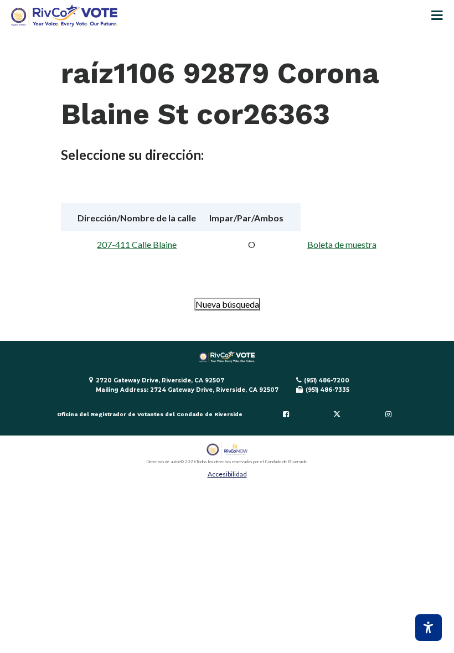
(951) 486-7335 (327, 389)
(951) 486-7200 (326, 380)
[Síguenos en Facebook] (286, 414)
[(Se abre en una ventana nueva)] (227, 449)
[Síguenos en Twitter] (337, 414)
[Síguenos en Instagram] (388, 414)
